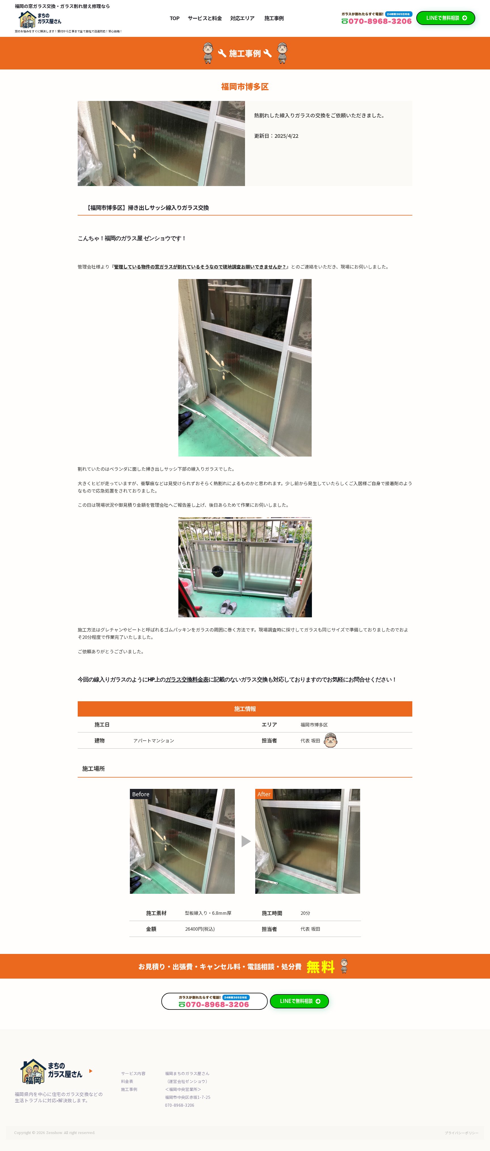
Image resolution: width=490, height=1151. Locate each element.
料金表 (127, 1081)
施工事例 (274, 18)
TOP (174, 18)
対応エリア (242, 18)
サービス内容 (133, 1073)
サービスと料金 (205, 18)
